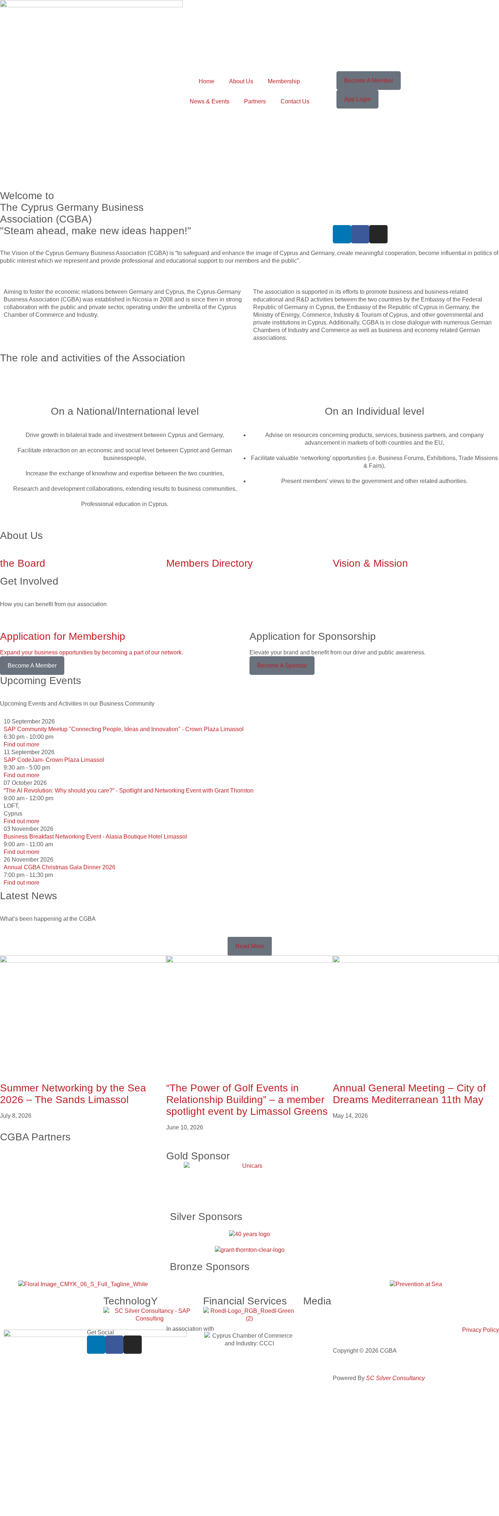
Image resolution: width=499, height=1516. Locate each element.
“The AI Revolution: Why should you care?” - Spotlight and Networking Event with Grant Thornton (129, 790)
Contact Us (295, 101)
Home (206, 81)
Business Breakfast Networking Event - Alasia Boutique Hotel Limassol (95, 836)
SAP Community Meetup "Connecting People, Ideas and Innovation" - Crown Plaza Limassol (124, 729)
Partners (255, 101)
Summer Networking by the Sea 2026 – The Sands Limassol (73, 1093)
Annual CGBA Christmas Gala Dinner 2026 (59, 867)
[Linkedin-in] (342, 234)
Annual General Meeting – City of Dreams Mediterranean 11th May (409, 1093)
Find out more (21, 744)
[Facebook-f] (360, 234)
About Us (241, 81)
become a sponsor (282, 665)
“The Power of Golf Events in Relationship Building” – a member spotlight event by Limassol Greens (247, 1099)
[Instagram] (378, 234)
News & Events (209, 101)
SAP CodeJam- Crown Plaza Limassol (54, 760)
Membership (284, 81)
